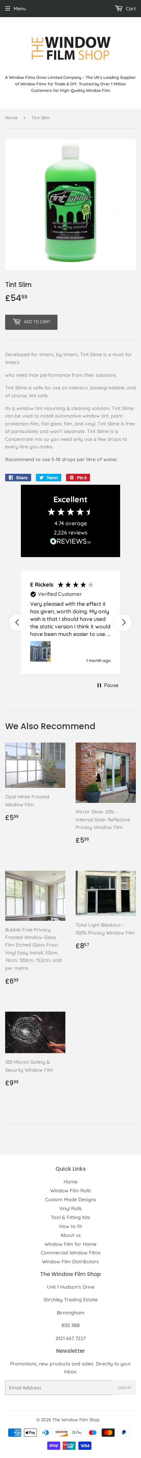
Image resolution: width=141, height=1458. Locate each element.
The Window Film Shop (76, 1419)
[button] (17, 622)
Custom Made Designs (70, 1199)
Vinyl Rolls (70, 1208)
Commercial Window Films (71, 1253)
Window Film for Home (70, 1244)
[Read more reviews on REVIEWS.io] (70, 543)
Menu (20, 8)
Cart (130, 8)
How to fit (70, 1226)
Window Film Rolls (70, 1191)
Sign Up (124, 1388)
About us (71, 1235)
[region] (70, 622)
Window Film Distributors (70, 1261)
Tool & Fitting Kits (70, 1217)
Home (11, 117)
